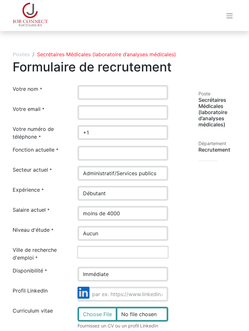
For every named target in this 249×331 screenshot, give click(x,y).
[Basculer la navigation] (229, 15)
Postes (21, 54)
